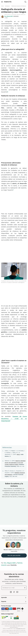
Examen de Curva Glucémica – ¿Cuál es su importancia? (14, 419)
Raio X (18, 454)
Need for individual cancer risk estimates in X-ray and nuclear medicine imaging (15, 462)
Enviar (25, 587)
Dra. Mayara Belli (8, 16)
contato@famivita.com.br (20, 628)
